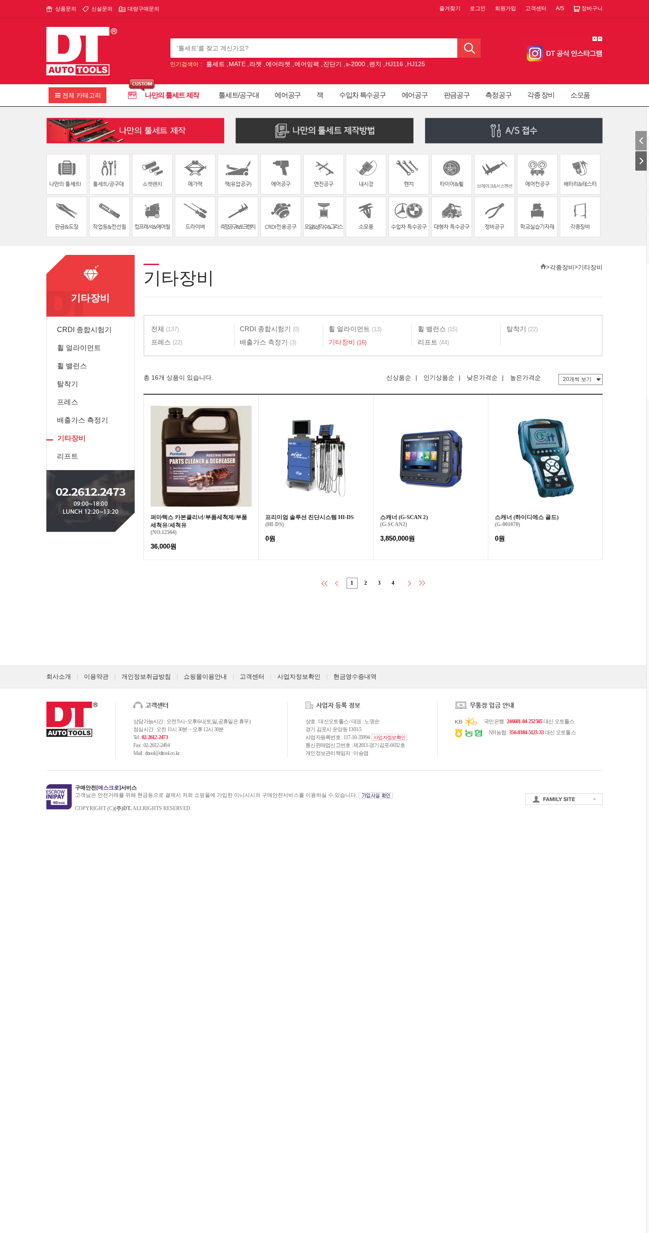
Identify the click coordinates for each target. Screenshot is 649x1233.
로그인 (478, 8)
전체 (165, 329)
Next (600, 38)
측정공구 (498, 95)
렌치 (375, 63)
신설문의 (102, 9)
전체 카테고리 (81, 95)
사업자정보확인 (299, 676)
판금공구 (457, 95)
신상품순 (398, 377)
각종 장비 (541, 95)
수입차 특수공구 (362, 95)
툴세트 (215, 63)
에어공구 (288, 95)
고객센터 (536, 8)
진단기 (332, 63)
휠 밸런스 (72, 366)
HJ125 (416, 63)
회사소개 (58, 676)
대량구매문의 (143, 9)
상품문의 (65, 9)
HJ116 (394, 63)
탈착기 (67, 384)
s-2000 (355, 63)
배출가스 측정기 (82, 420)
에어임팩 (306, 63)
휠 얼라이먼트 (79, 347)
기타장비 (71, 438)
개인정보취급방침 (146, 676)
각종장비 (562, 267)
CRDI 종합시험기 (84, 329)
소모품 (580, 95)
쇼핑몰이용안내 (205, 676)
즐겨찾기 (449, 8)
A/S (560, 8)
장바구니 (592, 8)
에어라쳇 (278, 63)
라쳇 (255, 63)
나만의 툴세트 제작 (172, 95)
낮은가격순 (482, 377)
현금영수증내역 (355, 676)
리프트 (67, 456)
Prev (594, 38)
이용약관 (96, 676)
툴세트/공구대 (239, 95)
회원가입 (505, 8)
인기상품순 (438, 377)
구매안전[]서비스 (106, 788)
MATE (237, 63)
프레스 (67, 402)
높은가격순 (525, 377)
